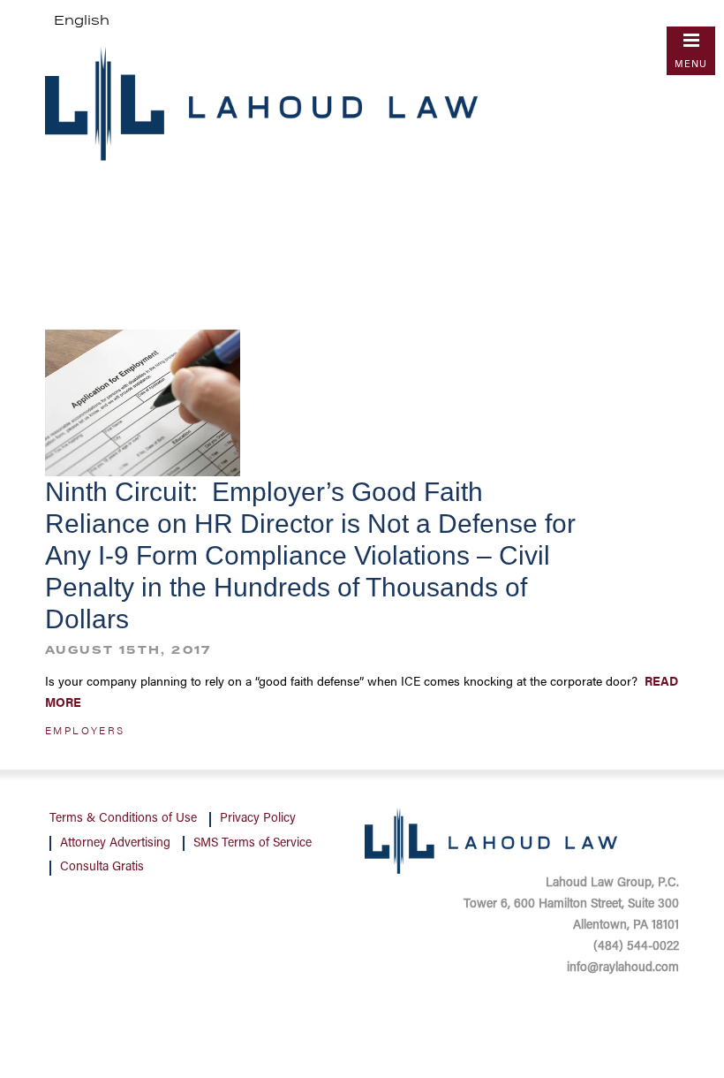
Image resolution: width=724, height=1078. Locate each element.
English (81, 21)
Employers (85, 730)
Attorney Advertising (115, 844)
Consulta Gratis (102, 868)
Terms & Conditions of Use (123, 819)
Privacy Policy (258, 819)
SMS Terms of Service (252, 844)
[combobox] (81, 21)
